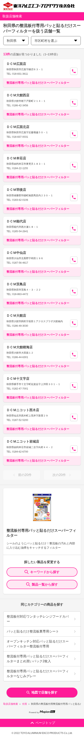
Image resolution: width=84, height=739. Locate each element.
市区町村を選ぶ (45, 40)
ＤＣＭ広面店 (16, 63)
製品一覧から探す (45, 584)
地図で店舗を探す (44, 692)
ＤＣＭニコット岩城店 (23, 441)
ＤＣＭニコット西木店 (23, 410)
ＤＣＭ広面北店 (18, 127)
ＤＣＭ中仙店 (16, 252)
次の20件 (59, 475)
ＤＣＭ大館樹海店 (20, 347)
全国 (24, 703)
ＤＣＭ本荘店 (16, 158)
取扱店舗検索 (10, 703)
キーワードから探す (45, 572)
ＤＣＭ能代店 (16, 221)
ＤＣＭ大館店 (16, 315)
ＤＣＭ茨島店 (16, 284)
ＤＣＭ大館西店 (18, 95)
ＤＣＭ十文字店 (18, 378)
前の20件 (25, 475)
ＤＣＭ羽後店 (16, 189)
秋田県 (12, 40)
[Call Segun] (73, 71)
